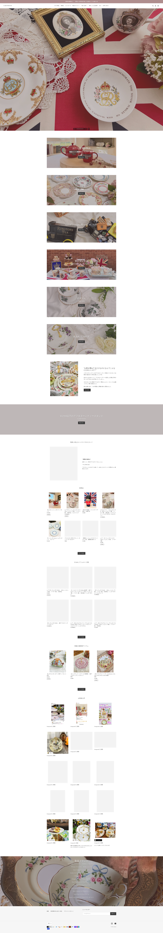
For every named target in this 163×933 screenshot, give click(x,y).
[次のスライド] (85, 129)
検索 (48, 911)
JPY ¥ (49, 923)
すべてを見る (81, 553)
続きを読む (87, 390)
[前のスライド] (74, 129)
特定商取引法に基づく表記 (56, 911)
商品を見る (81, 157)
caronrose (8, 5)
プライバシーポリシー (69, 911)
